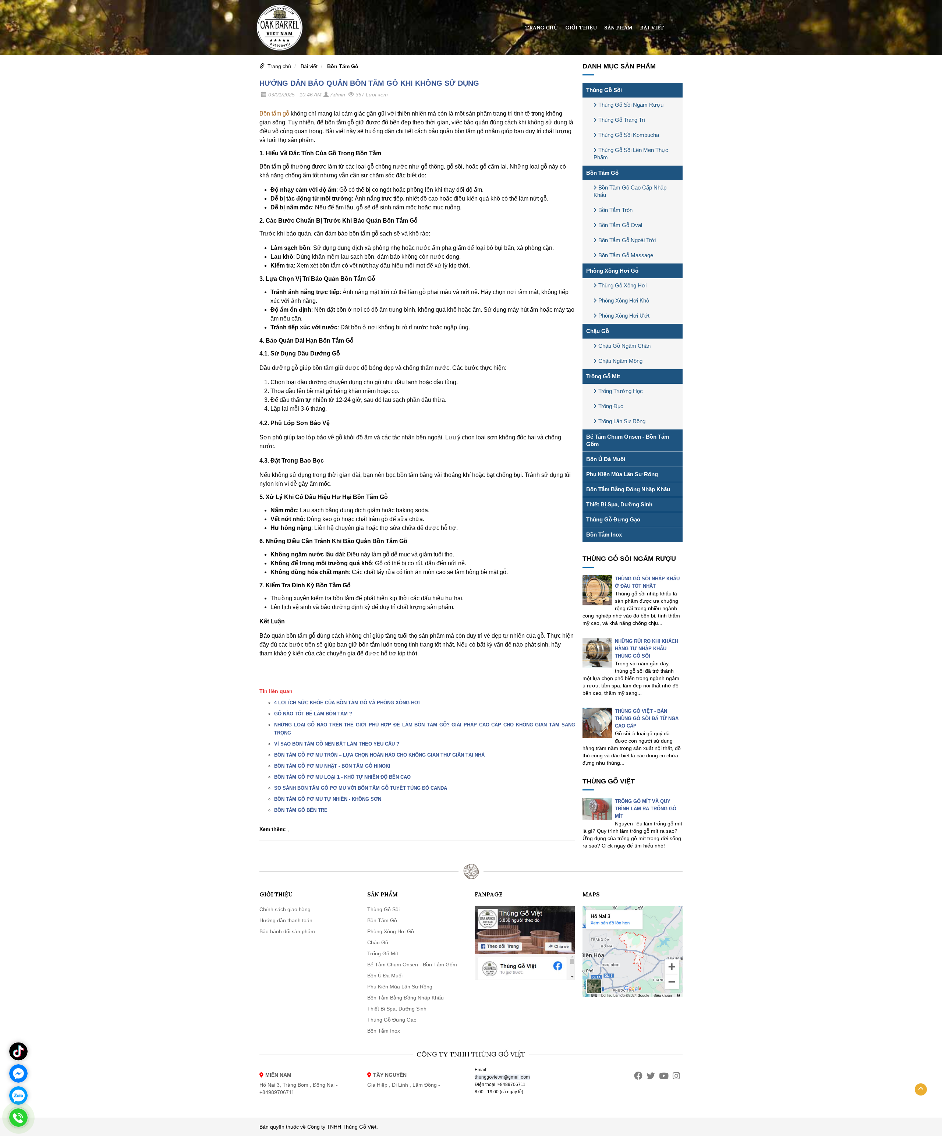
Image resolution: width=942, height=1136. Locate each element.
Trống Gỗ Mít (603, 376)
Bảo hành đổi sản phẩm (287, 931)
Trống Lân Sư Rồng (621, 421)
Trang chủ (541, 27)
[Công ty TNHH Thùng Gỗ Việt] (280, 27)
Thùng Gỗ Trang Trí (621, 120)
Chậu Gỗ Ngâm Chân (624, 346)
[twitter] (651, 1076)
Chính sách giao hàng (285, 909)
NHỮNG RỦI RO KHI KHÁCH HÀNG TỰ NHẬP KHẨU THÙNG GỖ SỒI (646, 648)
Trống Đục (610, 406)
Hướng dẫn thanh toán (285, 920)
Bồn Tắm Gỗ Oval (620, 225)
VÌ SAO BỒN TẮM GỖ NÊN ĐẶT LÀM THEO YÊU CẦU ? (336, 744)
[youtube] (664, 1076)
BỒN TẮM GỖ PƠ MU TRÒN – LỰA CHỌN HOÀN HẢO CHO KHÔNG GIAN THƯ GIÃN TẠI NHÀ (379, 755)
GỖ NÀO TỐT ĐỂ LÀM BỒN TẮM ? (313, 713)
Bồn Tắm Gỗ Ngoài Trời (627, 240)
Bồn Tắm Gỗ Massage (625, 255)
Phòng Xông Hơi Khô (623, 300)
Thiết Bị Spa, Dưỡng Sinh (619, 504)
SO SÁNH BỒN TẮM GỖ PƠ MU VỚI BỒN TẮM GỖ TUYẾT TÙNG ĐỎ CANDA (360, 788)
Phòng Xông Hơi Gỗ (612, 271)
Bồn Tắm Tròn (615, 210)
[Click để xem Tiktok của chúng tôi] (18, 1051)
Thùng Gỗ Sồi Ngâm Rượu (630, 105)
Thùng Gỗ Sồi (604, 90)
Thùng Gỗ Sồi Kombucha (628, 135)
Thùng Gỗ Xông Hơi (622, 285)
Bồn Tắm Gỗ (342, 66)
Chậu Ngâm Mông (620, 361)
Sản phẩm (618, 27)
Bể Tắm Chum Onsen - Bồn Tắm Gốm (627, 440)
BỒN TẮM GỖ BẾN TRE (300, 810)
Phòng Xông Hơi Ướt (623, 315)
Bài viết (652, 27)
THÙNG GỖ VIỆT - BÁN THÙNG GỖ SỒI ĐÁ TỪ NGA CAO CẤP (647, 718)
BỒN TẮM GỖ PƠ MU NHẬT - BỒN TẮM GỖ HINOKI (332, 766)
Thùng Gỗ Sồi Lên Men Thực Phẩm (631, 153)
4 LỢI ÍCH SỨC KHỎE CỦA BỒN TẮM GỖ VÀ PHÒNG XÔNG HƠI (347, 702)
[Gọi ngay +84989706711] (18, 1117)
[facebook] (638, 1076)
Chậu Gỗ (597, 331)
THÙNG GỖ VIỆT (608, 781)
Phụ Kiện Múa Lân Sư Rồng (622, 474)
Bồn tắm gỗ (274, 113)
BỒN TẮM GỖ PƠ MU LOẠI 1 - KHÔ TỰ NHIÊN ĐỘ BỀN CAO (342, 777)
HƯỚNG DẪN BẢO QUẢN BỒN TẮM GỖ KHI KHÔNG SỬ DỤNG (369, 83)
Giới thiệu (581, 27)
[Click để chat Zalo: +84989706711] (18, 1095)
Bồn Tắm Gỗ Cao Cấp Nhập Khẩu (630, 191)
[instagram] (676, 1076)
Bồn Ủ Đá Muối (605, 459)
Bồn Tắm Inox (604, 534)
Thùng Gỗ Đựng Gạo (613, 519)
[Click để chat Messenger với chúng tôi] (18, 1073)
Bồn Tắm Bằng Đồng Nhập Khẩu (628, 489)
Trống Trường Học (620, 391)
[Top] (921, 1089)
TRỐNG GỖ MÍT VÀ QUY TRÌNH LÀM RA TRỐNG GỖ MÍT (645, 809)
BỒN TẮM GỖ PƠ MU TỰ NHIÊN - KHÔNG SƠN (327, 799)
